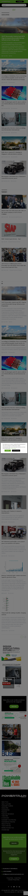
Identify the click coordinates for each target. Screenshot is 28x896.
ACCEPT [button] (7, 450)
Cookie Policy (13, 448)
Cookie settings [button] (16, 450)
